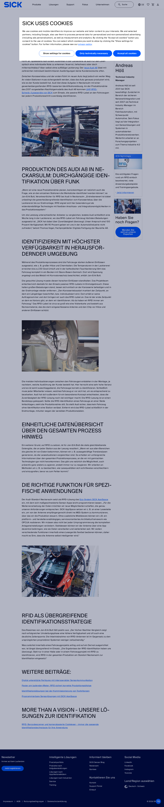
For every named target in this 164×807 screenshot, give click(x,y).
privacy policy (85, 44)
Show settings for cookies (56, 53)
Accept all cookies (126, 53)
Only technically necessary (94, 53)
